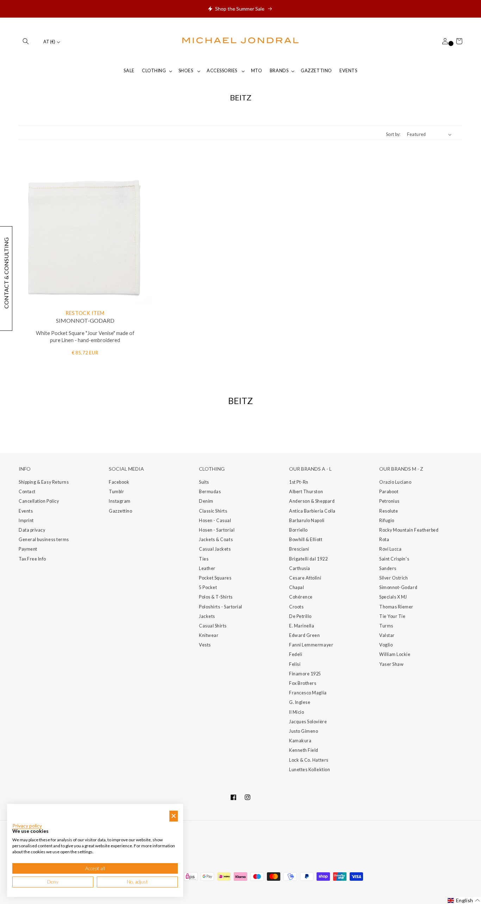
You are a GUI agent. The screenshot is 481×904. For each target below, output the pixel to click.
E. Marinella (301, 626)
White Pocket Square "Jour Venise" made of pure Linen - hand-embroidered (85, 336)
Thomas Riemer (396, 606)
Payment (28, 549)
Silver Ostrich (393, 578)
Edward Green (304, 635)
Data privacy (32, 530)
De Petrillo (300, 616)
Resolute (388, 511)
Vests (205, 645)
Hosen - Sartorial (217, 530)
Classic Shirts (213, 511)
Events (26, 511)
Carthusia (299, 568)
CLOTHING (154, 70)
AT (49, 41)
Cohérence (301, 597)
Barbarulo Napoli (307, 520)
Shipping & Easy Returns (44, 482)
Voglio (386, 645)
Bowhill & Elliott (305, 539)
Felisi (294, 664)
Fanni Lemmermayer (311, 645)
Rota (384, 539)
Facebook (119, 482)
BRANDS (279, 70)
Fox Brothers (302, 683)
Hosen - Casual (215, 520)
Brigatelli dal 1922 (308, 559)
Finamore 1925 (305, 673)
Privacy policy (27, 825)
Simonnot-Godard (398, 587)
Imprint (26, 520)
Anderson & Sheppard (312, 501)
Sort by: (393, 134)
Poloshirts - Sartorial (220, 606)
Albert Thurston (306, 491)
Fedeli (295, 654)
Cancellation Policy (39, 501)
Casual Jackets (215, 549)
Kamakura (300, 740)
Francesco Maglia (308, 692)
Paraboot (388, 491)
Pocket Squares (215, 578)
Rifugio (386, 520)
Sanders (387, 568)
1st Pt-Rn (298, 482)
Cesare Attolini (305, 578)
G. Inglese (299, 702)
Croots (296, 606)
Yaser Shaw (391, 664)
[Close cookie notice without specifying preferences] (173, 816)
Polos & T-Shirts (216, 597)
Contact (27, 491)
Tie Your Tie (392, 616)
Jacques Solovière (308, 721)
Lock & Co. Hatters (309, 760)
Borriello (298, 530)
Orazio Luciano (395, 482)
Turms (386, 626)
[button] (26, 41)
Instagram (120, 501)
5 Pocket (208, 587)
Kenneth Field (303, 750)
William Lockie (395, 654)
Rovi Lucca (390, 549)
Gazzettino (120, 511)
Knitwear (208, 635)
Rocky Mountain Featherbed (409, 530)
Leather (207, 568)
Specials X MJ (393, 597)
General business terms (44, 539)
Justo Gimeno (303, 731)
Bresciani (299, 549)
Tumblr (116, 491)
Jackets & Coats (216, 539)
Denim (206, 501)
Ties (203, 559)
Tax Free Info (32, 559)
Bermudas (210, 491)
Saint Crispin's (394, 559)
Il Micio (296, 712)
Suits (204, 482)
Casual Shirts (213, 626)
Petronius (389, 501)
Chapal (296, 587)
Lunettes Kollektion (309, 769)
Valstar (387, 635)
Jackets (207, 616)
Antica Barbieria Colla (312, 511)
